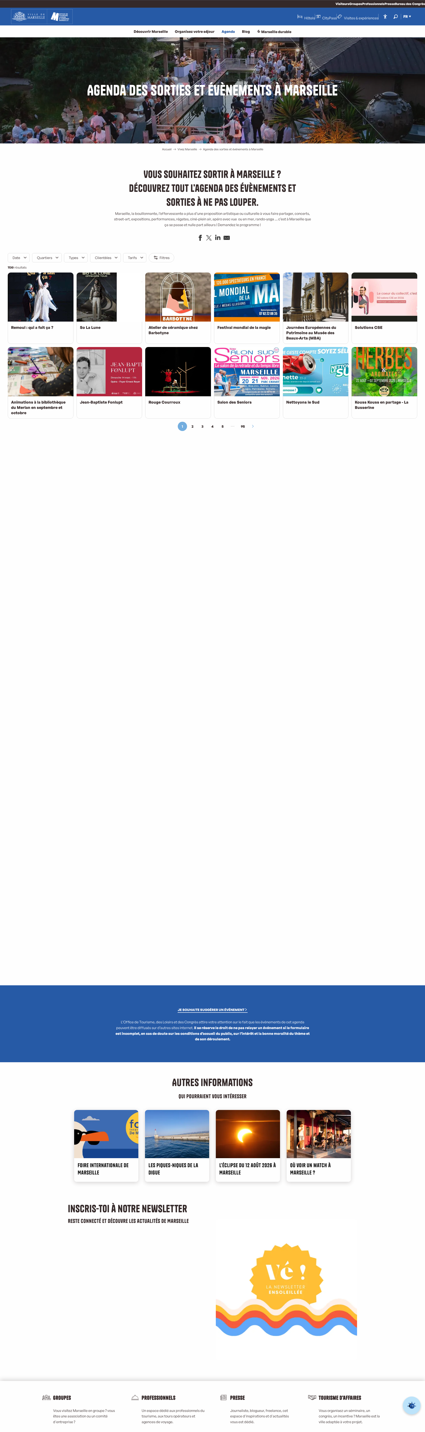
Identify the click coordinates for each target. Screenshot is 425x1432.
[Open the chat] (412, 1406)
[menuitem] (42, 16)
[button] (395, 16)
